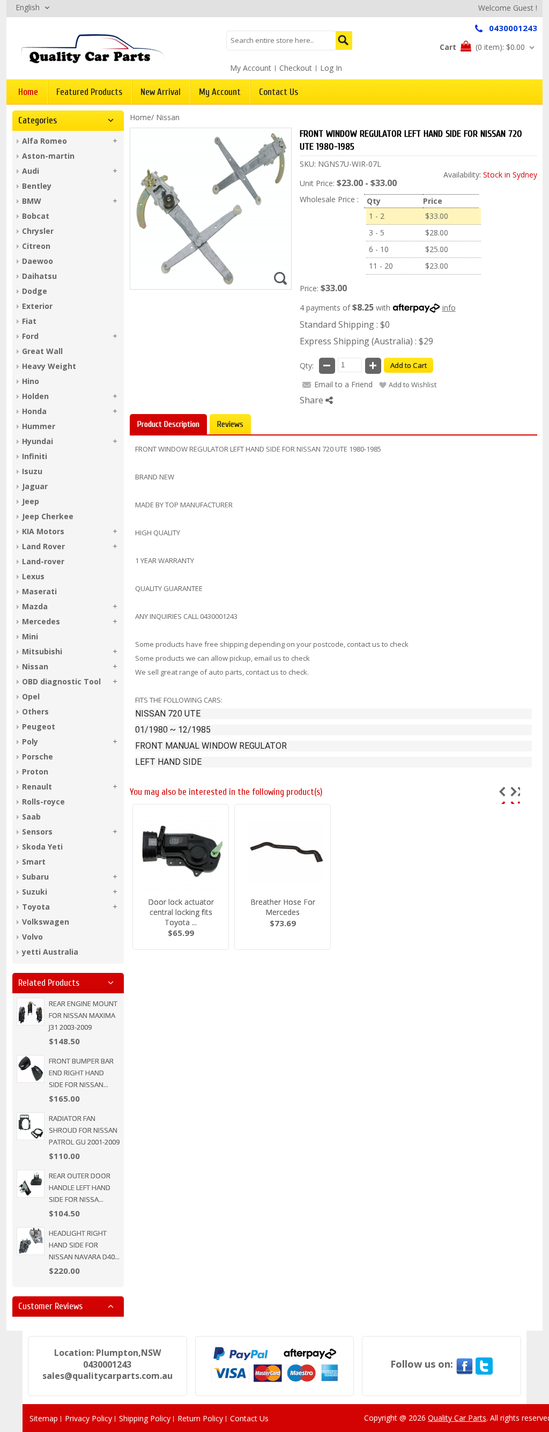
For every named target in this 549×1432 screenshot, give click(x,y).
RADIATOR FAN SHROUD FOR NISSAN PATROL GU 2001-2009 (84, 1130)
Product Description (168, 424)
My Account (250, 68)
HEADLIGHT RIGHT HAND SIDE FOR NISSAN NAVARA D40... (84, 1244)
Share (312, 400)
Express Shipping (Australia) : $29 (366, 341)
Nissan (168, 117)
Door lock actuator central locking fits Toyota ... (181, 912)
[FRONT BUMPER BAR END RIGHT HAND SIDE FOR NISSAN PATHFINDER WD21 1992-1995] (30, 1069)
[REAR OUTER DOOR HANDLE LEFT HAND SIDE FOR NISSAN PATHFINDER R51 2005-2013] (30, 1184)
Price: (309, 288)
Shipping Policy (144, 1418)
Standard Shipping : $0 (345, 324)
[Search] (344, 40)
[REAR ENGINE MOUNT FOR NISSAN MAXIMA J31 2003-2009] (30, 1011)
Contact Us (249, 1418)
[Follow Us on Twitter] (484, 1363)
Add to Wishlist (412, 384)
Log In (331, 68)
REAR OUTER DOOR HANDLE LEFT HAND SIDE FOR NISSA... (79, 1187)
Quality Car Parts (457, 1418)
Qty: (307, 365)
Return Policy (200, 1418)
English (28, 7)
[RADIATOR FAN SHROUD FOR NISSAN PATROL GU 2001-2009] (30, 1126)
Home (140, 117)
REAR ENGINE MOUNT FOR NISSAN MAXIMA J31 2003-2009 (83, 1015)
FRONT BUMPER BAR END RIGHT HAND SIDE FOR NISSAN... (81, 1072)
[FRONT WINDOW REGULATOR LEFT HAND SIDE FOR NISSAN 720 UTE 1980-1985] (93, 48)
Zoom (280, 278)
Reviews (230, 424)
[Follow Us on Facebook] (464, 1363)
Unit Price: (317, 183)
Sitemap (43, 1418)
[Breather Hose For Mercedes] (282, 853)
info (449, 307)
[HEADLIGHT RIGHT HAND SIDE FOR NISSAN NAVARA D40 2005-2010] (30, 1241)
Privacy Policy (88, 1418)
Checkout (295, 68)
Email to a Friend (343, 384)
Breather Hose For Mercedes (282, 907)
